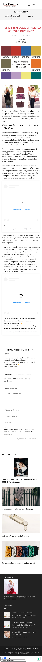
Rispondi (26, 354)
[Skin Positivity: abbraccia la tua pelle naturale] (7, 634)
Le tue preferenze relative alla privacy (15, 658)
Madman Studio (24, 648)
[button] (17, 42)
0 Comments (25, 617)
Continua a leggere (10, 599)
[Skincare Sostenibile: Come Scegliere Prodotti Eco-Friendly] (7, 615)
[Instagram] (7, 608)
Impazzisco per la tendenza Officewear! (17, 509)
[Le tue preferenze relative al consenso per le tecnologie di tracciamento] (38, 658)
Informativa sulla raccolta (8, 660)
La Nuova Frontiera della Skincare (15, 536)
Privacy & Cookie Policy (26, 649)
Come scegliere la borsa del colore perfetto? (19, 563)
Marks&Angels (19, 235)
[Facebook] (5, 608)
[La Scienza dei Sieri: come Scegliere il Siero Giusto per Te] (7, 624)
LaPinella (8, 375)
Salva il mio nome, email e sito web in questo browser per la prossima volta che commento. (20, 432)
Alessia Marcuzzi (19, 229)
